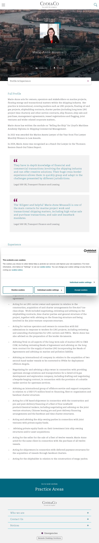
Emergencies (50, 533)
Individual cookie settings (81, 282)
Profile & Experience (20, 81)
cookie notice (45, 267)
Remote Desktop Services (49, 538)
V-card (60, 68)
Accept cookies (80, 290)
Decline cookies (18, 290)
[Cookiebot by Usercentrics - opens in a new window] (85, 251)
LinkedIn (43, 68)
